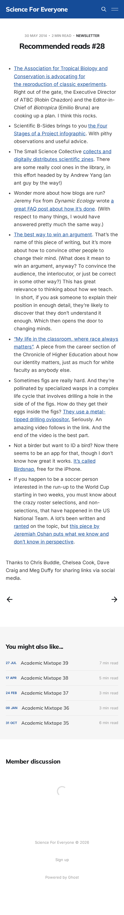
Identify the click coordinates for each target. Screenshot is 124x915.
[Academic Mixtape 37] (62, 693)
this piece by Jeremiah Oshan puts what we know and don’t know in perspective (61, 534)
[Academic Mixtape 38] (62, 678)
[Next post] (114, 599)
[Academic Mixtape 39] (62, 663)
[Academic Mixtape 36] (62, 708)
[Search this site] (103, 9)
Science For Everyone (36, 9)
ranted (21, 526)
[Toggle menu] (114, 9)
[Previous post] (9, 599)
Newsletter (87, 35)
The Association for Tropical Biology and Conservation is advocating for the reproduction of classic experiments (61, 76)
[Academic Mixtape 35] (62, 723)
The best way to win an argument (53, 234)
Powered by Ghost (62, 877)
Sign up (62, 859)
